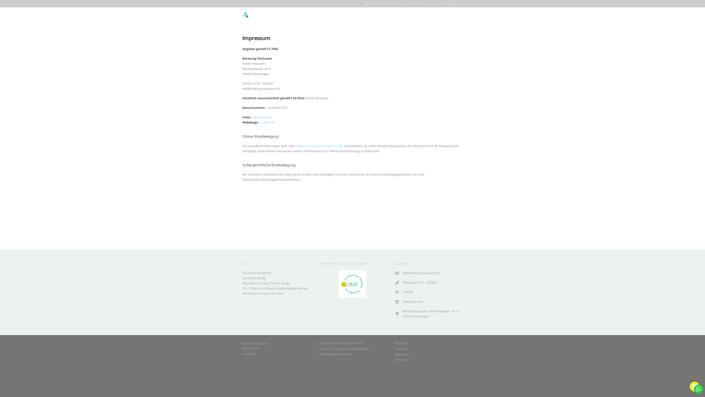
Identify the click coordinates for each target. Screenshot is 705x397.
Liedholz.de (267, 122)
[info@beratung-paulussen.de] (398, 273)
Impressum (249, 354)
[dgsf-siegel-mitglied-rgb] (352, 284)
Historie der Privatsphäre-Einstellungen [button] (344, 349)
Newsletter (402, 360)
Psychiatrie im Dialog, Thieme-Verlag (265, 283)
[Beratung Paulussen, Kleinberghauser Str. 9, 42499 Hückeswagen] (398, 314)
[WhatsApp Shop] (398, 301)
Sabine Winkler (262, 117)
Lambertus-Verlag (253, 278)
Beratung (401, 343)
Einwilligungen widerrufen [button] (336, 354)
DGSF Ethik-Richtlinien (257, 273)
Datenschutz (250, 348)
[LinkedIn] (398, 292)
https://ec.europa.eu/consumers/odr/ (320, 146)
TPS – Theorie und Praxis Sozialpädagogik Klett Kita (275, 288)
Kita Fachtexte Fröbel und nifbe (262, 294)
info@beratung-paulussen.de (421, 273)
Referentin (402, 354)
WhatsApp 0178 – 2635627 (420, 282)
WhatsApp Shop (412, 302)
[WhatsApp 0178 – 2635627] (398, 282)
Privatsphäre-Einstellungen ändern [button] (341, 343)
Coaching (401, 349)
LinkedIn (408, 292)
